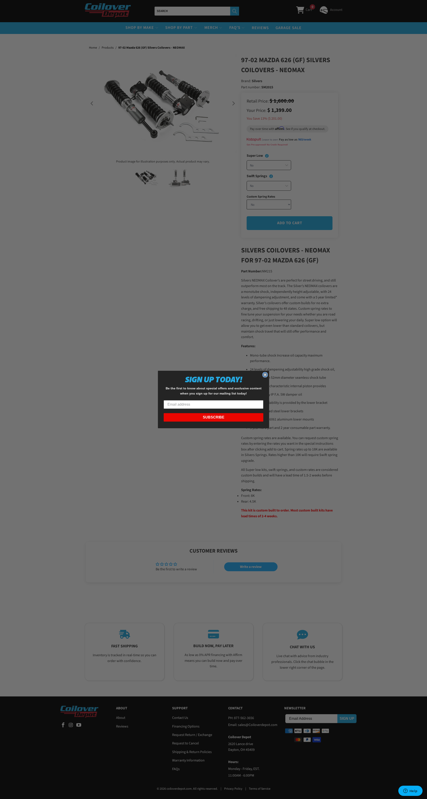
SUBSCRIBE (213, 417)
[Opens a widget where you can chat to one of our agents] (410, 791)
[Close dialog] (265, 375)
